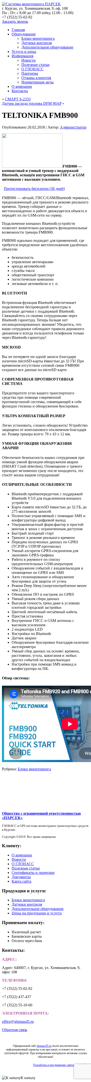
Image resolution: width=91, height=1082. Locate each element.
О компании (22, 86)
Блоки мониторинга (38, 38)
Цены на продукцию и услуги (37, 913)
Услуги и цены (24, 51)
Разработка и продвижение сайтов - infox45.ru (61, 1065)
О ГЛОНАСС (32, 69)
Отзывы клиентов (36, 78)
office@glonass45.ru (18, 1021)
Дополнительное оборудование (47, 47)
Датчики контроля (36, 43)
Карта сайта (21, 881)
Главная (18, 30)
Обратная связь (14, 1030)
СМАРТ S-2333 (18, 99)
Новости (28, 60)
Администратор (73, 127)
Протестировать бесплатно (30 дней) (34, 189)
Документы (21, 877)
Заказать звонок (15, 21)
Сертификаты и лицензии (33, 872)
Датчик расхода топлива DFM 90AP (31, 103)
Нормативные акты (37, 82)
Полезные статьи (35, 65)
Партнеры (29, 73)
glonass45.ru (44, 1046)
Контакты (20, 91)
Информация (22, 56)
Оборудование (24, 34)
